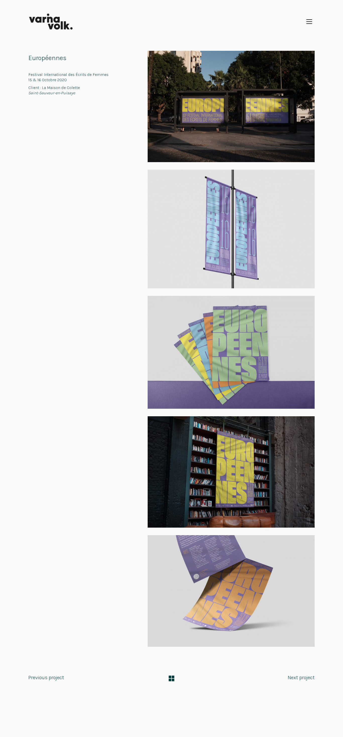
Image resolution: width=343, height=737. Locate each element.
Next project (301, 677)
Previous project (46, 677)
